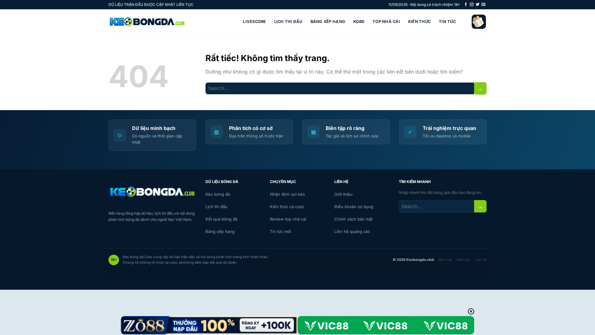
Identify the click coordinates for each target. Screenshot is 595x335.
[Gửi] (480, 88)
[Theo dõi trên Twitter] (477, 4)
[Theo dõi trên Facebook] (466, 4)
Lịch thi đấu (288, 21)
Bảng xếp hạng (328, 21)
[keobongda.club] (147, 22)
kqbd (358, 21)
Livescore (254, 21)
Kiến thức (419, 21)
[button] (479, 22)
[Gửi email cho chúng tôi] (483, 4)
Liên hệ (481, 259)
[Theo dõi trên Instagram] (472, 4)
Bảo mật (445, 259)
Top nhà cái (386, 21)
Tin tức (447, 21)
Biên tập (463, 259)
